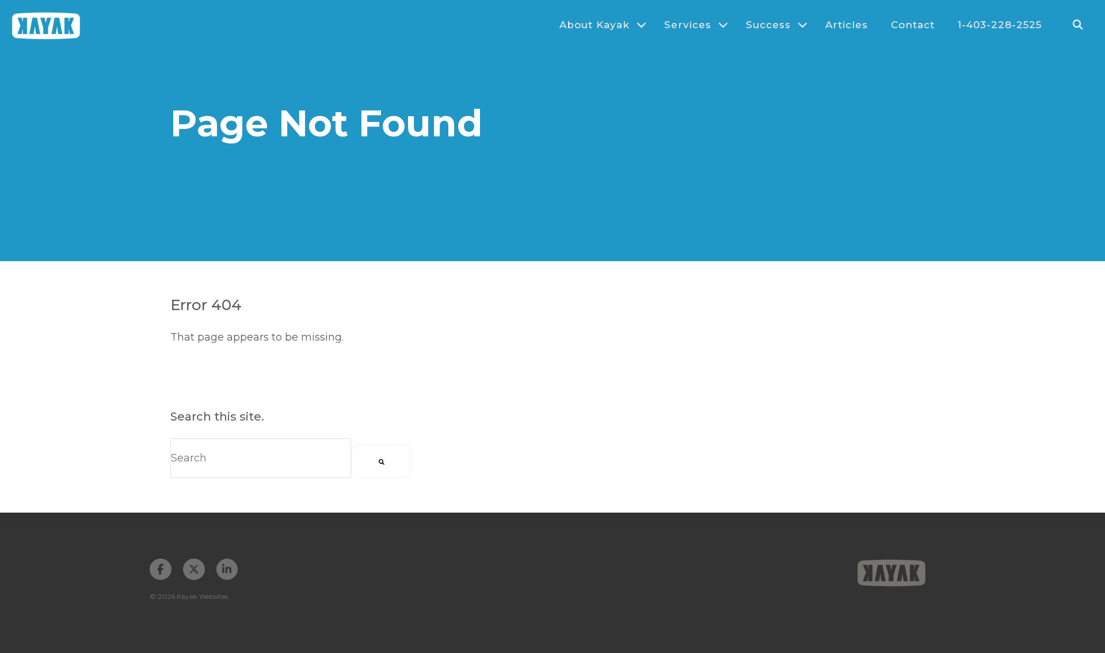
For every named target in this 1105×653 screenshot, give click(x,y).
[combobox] (260, 458)
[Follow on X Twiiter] (194, 570)
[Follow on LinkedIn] (227, 570)
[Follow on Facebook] (161, 570)
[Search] (381, 461)
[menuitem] (597, 24)
